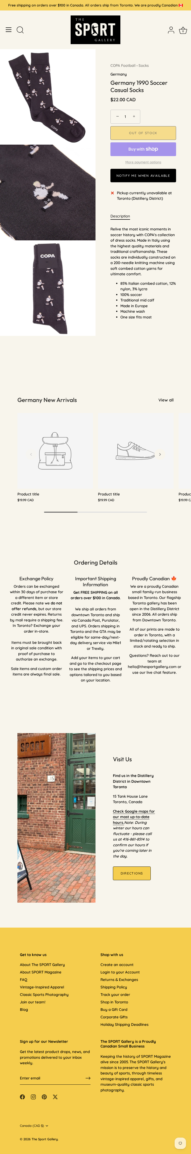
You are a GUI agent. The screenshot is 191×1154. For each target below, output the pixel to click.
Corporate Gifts (114, 1017)
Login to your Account (120, 972)
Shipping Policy (113, 987)
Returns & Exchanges (119, 979)
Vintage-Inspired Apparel (42, 987)
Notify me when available (143, 176)
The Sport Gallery (45, 1139)
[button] (31, 454)
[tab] (122, 216)
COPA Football (123, 65)
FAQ (23, 979)
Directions (132, 873)
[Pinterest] (44, 1096)
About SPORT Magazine (40, 972)
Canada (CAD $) (32, 1126)
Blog (24, 1009)
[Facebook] (22, 1096)
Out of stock (143, 133)
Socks (144, 65)
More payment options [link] (143, 162)
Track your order (115, 994)
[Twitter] (55, 1096)
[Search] (20, 30)
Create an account (117, 964)
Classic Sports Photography (44, 994)
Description (120, 216)
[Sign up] (88, 1078)
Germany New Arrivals (47, 399)
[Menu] (8, 29)
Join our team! (33, 1002)
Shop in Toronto (114, 1002)
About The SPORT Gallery (42, 964)
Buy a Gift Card (113, 1009)
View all (166, 399)
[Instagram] (33, 1096)
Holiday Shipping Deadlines (124, 1024)
